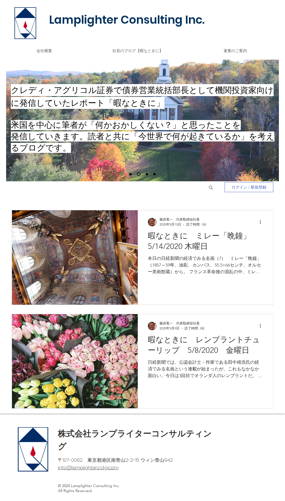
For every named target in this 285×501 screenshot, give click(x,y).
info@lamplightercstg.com (88, 467)
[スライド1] (138, 174)
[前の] (15, 120)
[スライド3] (154, 174)
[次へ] (270, 120)
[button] (210, 188)
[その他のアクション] (262, 222)
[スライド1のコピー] (130, 174)
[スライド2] (146, 174)
